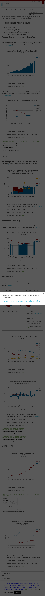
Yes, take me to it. (8, 301)
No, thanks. (19, 301)
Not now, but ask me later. (32, 301)
